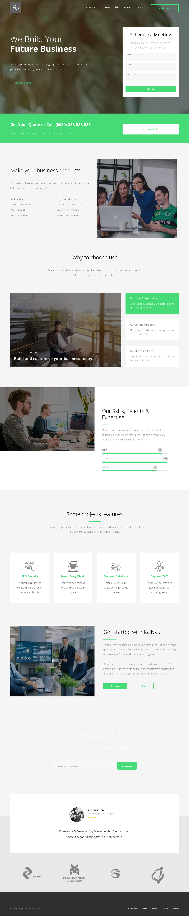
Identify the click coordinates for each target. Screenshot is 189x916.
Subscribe (127, 766)
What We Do (133, 908)
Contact (175, 908)
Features (164, 908)
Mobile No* (131, 75)
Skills (154, 908)
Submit (150, 89)
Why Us (145, 908)
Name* (129, 55)
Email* (129, 65)
